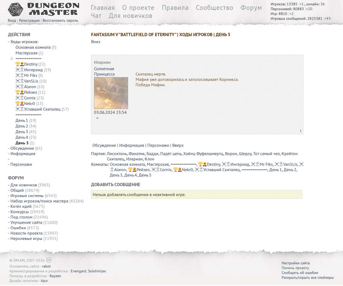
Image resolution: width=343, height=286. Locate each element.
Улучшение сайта (26, 222)
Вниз (95, 41)
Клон (149, 158)
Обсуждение (22, 148)
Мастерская (27, 52)
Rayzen (55, 275)
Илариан (102, 62)
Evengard (78, 271)
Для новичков (130, 16)
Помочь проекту (295, 267)
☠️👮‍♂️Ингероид (29, 69)
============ (183, 164)
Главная (103, 7)
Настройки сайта (296, 263)
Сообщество (214, 7)
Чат (96, 16)
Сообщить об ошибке (300, 272)
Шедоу (245, 153)
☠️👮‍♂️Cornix (26, 97)
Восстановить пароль (60, 20)
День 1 (22, 120)
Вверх (178, 145)
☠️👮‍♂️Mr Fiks (26, 75)
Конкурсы (19, 211)
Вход (12, 20)
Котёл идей (21, 206)
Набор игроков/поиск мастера (39, 201)
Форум (251, 7)
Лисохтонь (117, 153)
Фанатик (137, 153)
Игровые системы (27, 195)
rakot (46, 266)
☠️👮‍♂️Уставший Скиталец (38, 109)
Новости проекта (26, 233)
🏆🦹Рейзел (26, 92)
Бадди (152, 153)
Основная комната (33, 47)
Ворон (231, 153)
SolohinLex (97, 271)
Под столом (21, 217)
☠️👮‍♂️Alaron (26, 86)
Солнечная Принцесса (104, 71)
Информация (22, 153)
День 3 (22, 131)
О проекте (138, 7)
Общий (17, 190)
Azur (44, 280)
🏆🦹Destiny (26, 64)
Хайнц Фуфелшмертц (203, 153)
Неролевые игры (26, 238)
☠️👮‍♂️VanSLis (27, 81)
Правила (175, 7)
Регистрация (29, 20)
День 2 (22, 126)
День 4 (22, 137)
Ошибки (18, 227)
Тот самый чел (266, 153)
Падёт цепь (170, 153)
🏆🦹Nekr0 (25, 103)
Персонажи (21, 164)
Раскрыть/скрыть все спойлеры (308, 277)
